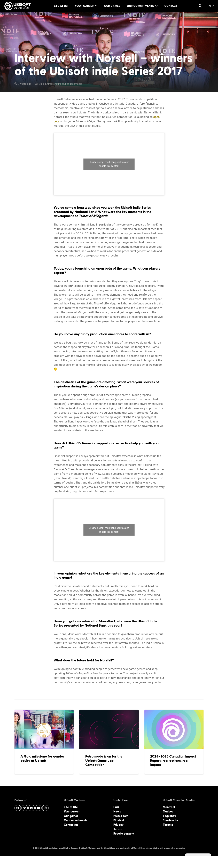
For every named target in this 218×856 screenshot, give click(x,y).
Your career (72, 811)
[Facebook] (17, 808)
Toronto (168, 824)
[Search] (200, 6)
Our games (71, 816)
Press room (120, 816)
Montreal (169, 807)
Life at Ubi (70, 807)
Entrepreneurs (53, 83)
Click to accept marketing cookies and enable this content (109, 164)
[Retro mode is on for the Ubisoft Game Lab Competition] (108, 742)
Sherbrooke (170, 820)
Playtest (118, 820)
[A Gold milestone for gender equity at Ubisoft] (44, 742)
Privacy (118, 824)
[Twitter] (24, 808)
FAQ (116, 807)
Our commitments (75, 820)
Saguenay (169, 816)
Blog (41, 83)
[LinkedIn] (31, 808)
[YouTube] (38, 808)
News (117, 811)
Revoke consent (123, 833)
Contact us (71, 824)
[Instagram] (45, 808)
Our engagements (72, 83)
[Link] (17, 6)
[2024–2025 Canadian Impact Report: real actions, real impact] (174, 742)
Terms (117, 829)
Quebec (168, 811)
